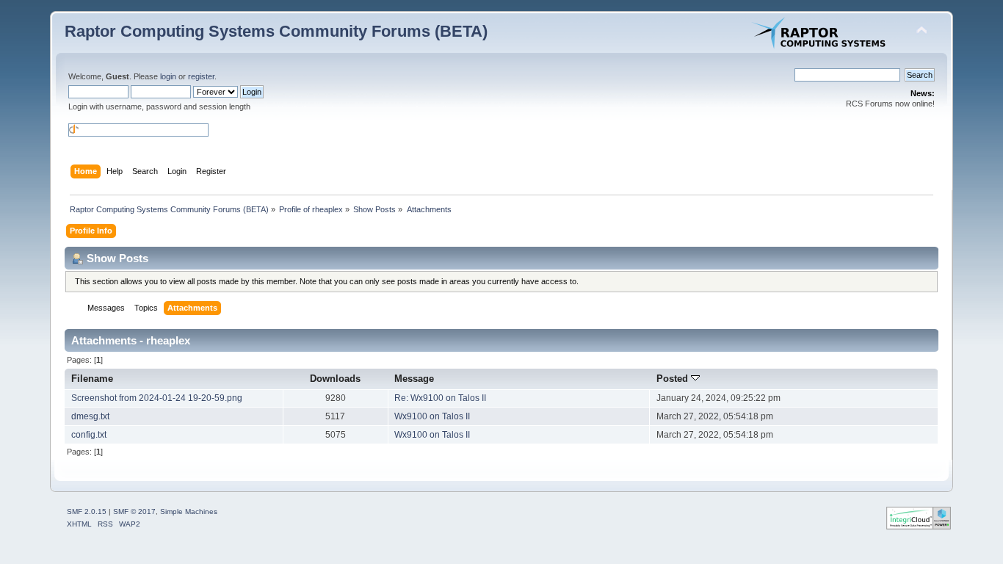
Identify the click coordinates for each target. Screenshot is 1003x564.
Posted (673, 378)
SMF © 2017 (134, 511)
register (201, 76)
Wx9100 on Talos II (432, 416)
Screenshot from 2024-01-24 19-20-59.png (156, 398)
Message (414, 378)
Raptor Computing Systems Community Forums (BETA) (276, 31)
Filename (92, 378)
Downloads (335, 378)
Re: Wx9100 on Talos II (440, 398)
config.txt (88, 435)
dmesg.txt (90, 416)
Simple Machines (188, 511)
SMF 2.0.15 (86, 511)
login (168, 76)
